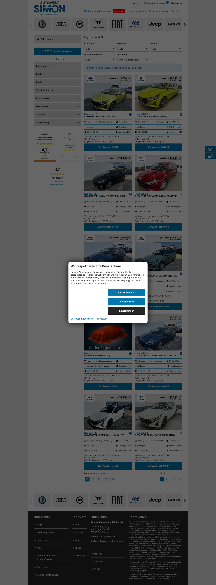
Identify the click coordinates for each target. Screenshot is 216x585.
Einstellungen (126, 310)
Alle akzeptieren (126, 292)
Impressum (101, 318)
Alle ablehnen (126, 301)
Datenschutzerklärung (82, 318)
